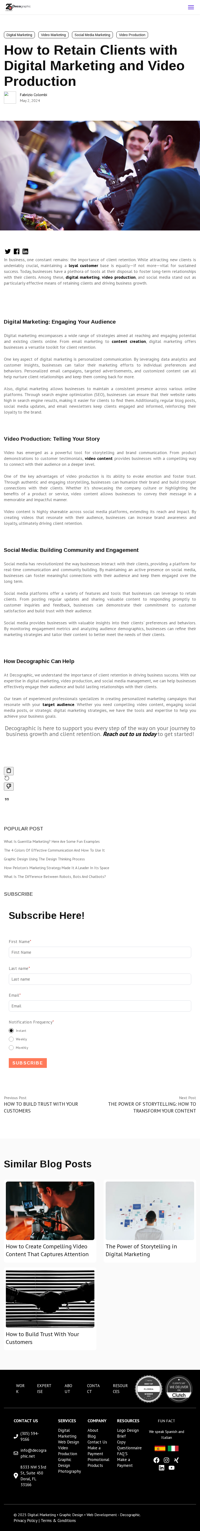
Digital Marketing (19, 35)
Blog (92, 1436)
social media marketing (92, 35)
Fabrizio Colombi (33, 94)
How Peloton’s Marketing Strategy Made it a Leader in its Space (56, 867)
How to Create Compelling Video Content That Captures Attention (47, 1250)
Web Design (68, 1442)
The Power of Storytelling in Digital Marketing (141, 1250)
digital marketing (83, 277)
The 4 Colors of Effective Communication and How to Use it (54, 850)
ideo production (120, 277)
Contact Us (97, 1442)
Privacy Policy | (27, 1520)
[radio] (100, 1030)
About (93, 1430)
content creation (129, 341)
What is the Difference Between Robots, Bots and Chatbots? (55, 876)
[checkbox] (100, 1039)
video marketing (53, 35)
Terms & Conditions (58, 1520)
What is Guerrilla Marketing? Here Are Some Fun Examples (52, 841)
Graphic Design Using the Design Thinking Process (44, 858)
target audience (57, 704)
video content (99, 458)
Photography (69, 1471)
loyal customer (83, 265)
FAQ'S (122, 1453)
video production (132, 35)
